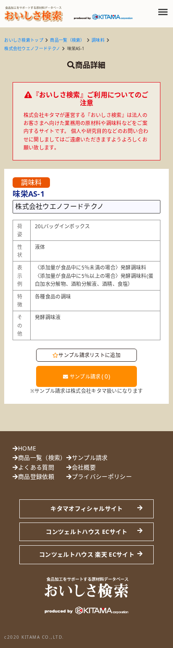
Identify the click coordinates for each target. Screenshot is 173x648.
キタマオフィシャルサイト (86, 508)
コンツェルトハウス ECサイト (86, 532)
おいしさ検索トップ (23, 40)
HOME (27, 448)
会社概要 (84, 467)
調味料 (98, 40)
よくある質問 (36, 467)
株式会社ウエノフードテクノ (32, 48)
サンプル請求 (89, 376)
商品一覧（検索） (67, 40)
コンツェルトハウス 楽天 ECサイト (86, 554)
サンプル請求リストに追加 (89, 355)
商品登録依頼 (36, 476)
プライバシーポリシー (102, 476)
